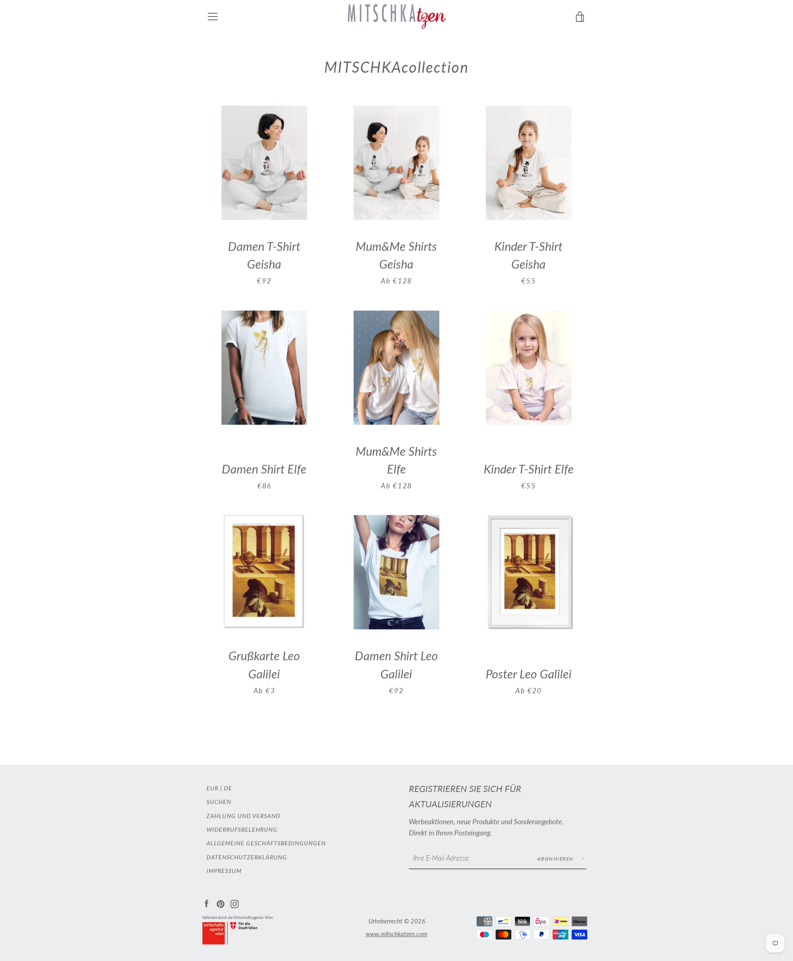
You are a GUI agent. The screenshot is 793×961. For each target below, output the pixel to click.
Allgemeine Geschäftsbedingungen (266, 843)
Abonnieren (556, 859)
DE (228, 788)
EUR (212, 788)
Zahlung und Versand (243, 815)
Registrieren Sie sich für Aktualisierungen (465, 796)
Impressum (224, 870)
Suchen (219, 801)
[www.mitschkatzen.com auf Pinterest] (220, 903)
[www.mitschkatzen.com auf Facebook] (206, 903)
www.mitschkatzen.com (396, 933)
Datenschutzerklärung (247, 857)
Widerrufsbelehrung (242, 829)
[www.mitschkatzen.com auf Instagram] (234, 903)
